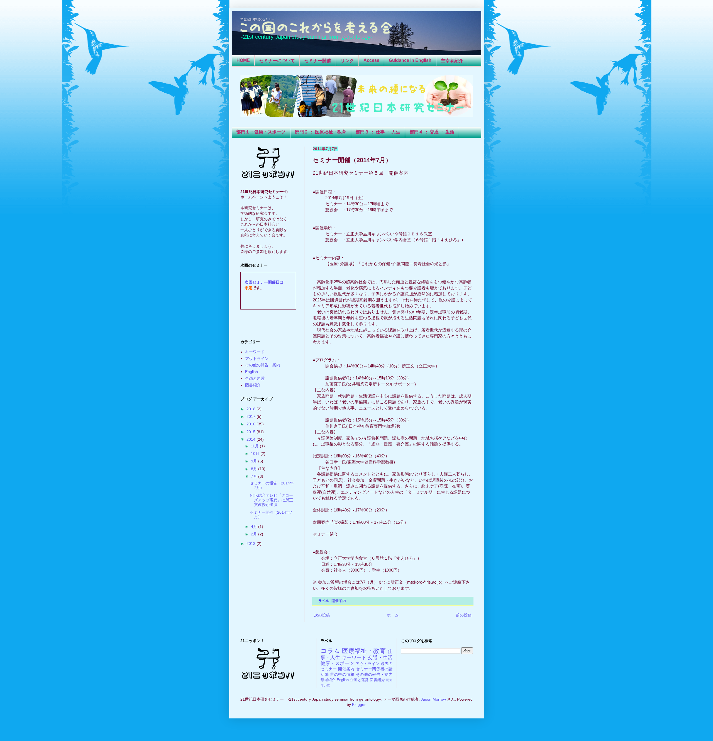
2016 (251, 424)
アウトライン (256, 358)
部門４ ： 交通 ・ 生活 (432, 132)
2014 (251, 439)
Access (371, 60)
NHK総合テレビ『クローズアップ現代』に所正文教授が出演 (271, 500)
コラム (330, 650)
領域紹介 (328, 680)
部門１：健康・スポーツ (260, 132)
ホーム (393, 615)
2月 (254, 534)
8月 (254, 469)
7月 (254, 476)
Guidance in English (410, 60)
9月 (254, 461)
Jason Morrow (433, 699)
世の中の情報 (342, 674)
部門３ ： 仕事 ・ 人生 (378, 132)
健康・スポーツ (337, 663)
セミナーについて (277, 60)
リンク (347, 60)
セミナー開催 (317, 60)
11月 (255, 446)
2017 (251, 416)
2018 (251, 409)
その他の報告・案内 (262, 365)
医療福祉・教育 (364, 650)
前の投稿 (464, 615)
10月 (255, 453)
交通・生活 (380, 657)
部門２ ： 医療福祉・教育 (320, 132)
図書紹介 (253, 385)
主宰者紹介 (452, 60)
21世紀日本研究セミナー (257, 19)
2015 (251, 432)
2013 (251, 543)
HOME (243, 60)
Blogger (358, 704)
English (251, 371)
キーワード (255, 352)
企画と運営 (255, 378)
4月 (254, 526)
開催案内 (338, 601)
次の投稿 (322, 615)
